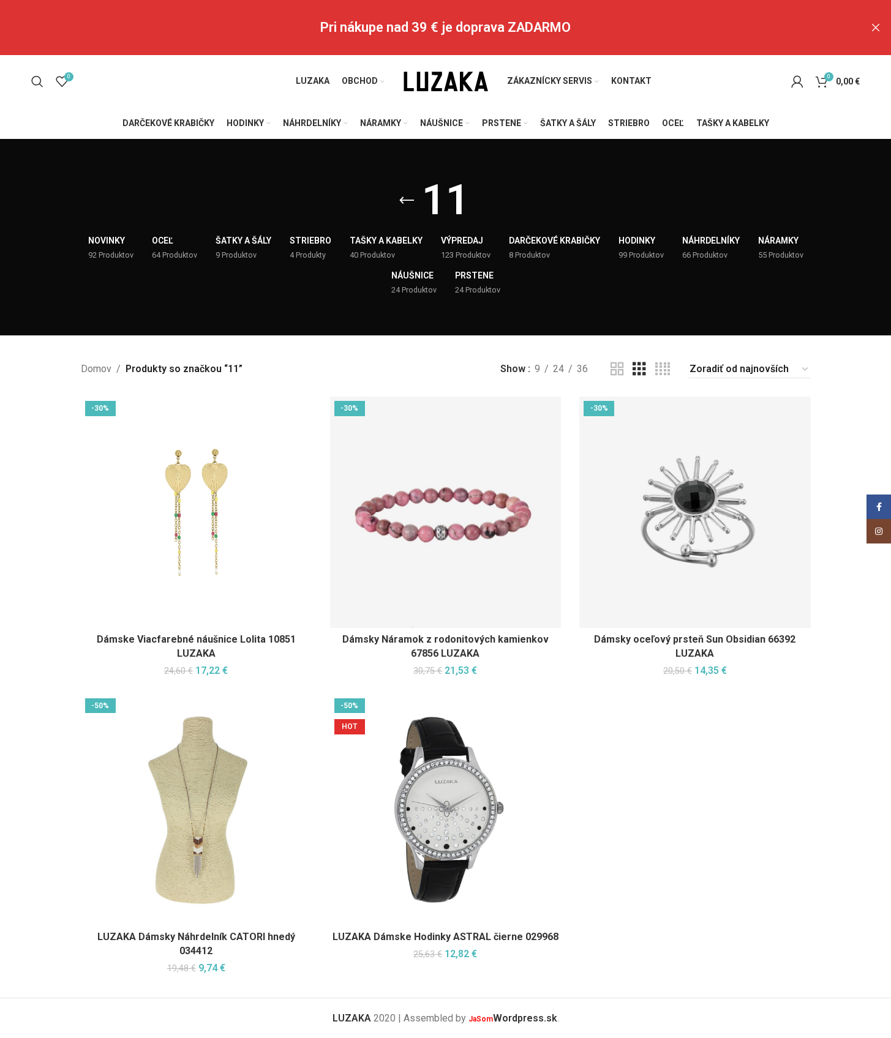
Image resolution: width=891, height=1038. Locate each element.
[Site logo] (446, 80)
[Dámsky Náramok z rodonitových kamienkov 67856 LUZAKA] (445, 512)
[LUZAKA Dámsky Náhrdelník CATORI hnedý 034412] (196, 809)
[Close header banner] (875, 27)
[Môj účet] (797, 81)
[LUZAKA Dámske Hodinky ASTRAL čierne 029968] (445, 809)
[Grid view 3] (639, 369)
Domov (96, 369)
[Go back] (406, 201)
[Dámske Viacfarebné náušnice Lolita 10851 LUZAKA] (196, 512)
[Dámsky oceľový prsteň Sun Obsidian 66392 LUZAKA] (694, 512)
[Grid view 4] (662, 369)
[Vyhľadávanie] (37, 81)
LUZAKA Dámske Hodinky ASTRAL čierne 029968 (445, 937)
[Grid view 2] (617, 369)
